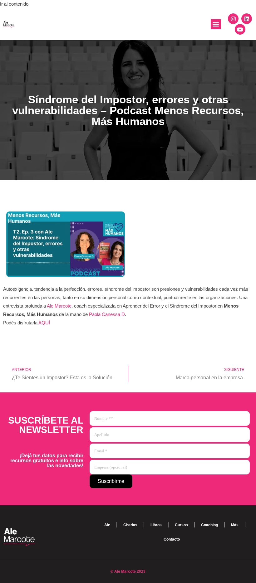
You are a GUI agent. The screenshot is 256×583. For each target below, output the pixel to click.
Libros (156, 525)
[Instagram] (233, 18)
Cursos (181, 525)
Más (235, 525)
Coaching (209, 525)
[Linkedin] (246, 18)
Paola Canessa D (107, 314)
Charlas (130, 525)
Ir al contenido (14, 4)
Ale (107, 525)
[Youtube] (240, 29)
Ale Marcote (59, 306)
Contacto (172, 539)
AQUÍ (44, 322)
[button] (216, 24)
